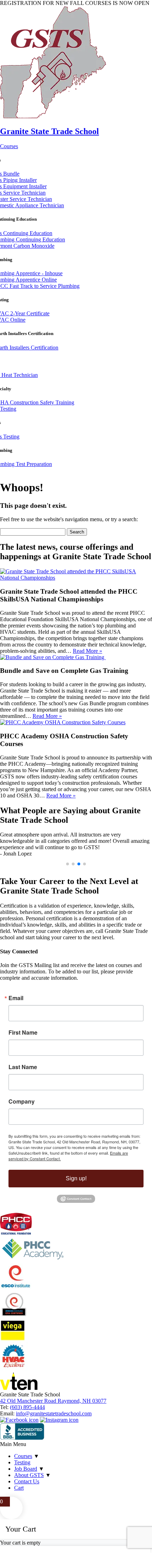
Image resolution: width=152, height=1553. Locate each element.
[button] (67, 864)
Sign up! (76, 1178)
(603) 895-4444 (27, 1407)
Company (21, 1101)
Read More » (87, 651)
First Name (22, 1032)
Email (15, 998)
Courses (9, 146)
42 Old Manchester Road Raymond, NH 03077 (53, 1401)
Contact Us (26, 1481)
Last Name (22, 1067)
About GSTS (29, 1475)
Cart (19, 1488)
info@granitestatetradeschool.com (54, 1413)
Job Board (25, 1469)
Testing (8, 409)
